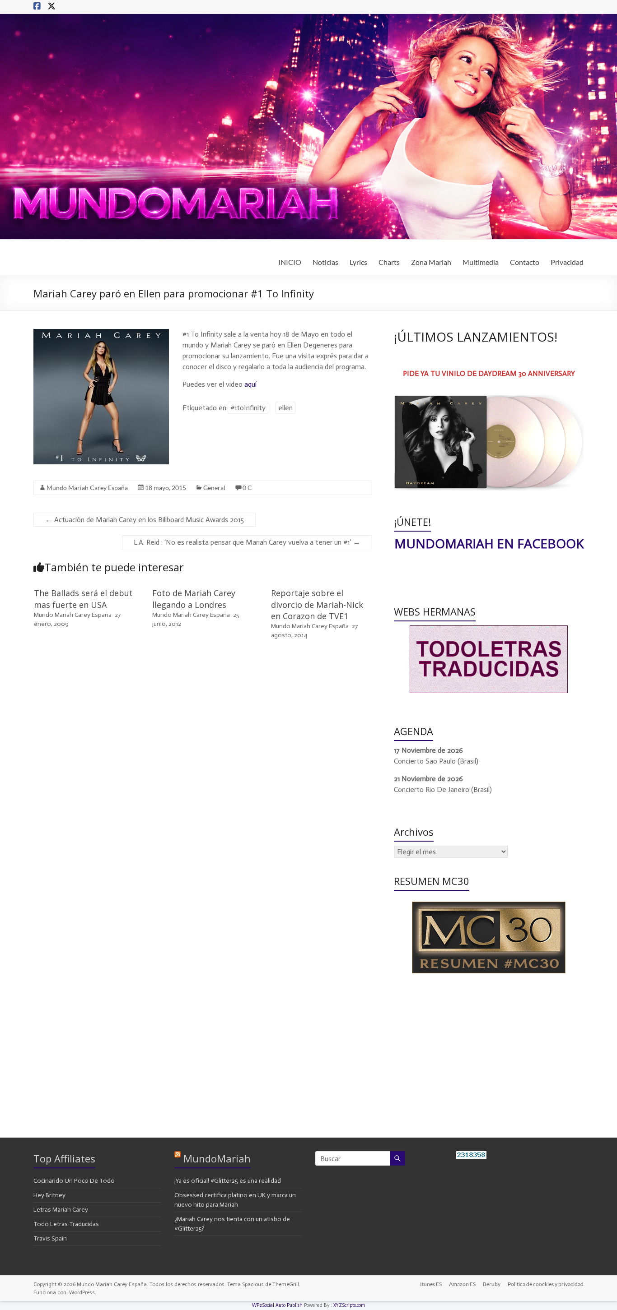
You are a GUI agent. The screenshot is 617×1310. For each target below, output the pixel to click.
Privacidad (567, 262)
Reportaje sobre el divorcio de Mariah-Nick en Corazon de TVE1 (317, 604)
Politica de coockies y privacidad (546, 1284)
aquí (250, 384)
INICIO (289, 262)
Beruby (491, 1284)
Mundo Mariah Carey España (87, 487)
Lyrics (358, 262)
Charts (389, 262)
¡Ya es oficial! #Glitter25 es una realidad (227, 1181)
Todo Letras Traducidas (66, 1224)
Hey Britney (49, 1195)
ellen (285, 407)
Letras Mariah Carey (60, 1209)
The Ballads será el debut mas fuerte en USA (83, 599)
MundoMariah (217, 1158)
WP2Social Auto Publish (277, 1305)
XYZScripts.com (349, 1305)
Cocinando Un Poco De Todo (74, 1181)
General (214, 487)
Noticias (325, 262)
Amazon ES (462, 1284)
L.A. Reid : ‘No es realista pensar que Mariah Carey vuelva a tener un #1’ (247, 542)
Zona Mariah (431, 262)
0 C (247, 487)
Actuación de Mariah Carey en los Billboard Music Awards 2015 (144, 519)
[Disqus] (202, 775)
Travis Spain (50, 1238)
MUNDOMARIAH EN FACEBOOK (489, 543)
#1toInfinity (248, 407)
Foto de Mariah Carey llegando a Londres (193, 599)
